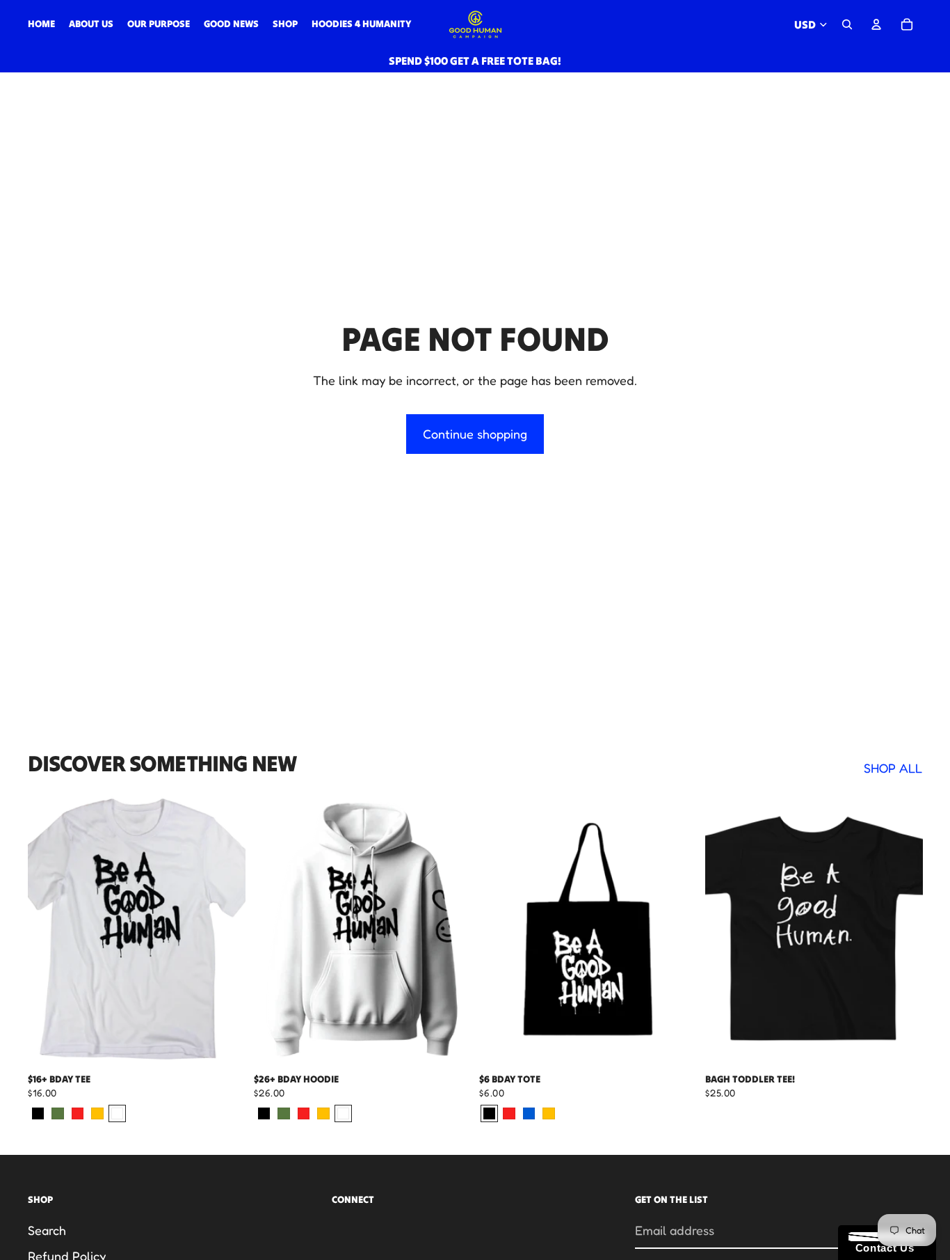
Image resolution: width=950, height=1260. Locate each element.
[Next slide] (676, 929)
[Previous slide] (500, 929)
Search (47, 1230)
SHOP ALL (893, 767)
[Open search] (847, 24)
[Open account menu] (876, 24)
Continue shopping (475, 433)
